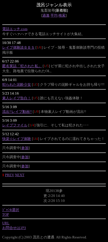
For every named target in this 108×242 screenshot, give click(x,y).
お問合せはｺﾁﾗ (14, 228)
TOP (5, 214)
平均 (54, 15)
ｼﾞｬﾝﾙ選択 (10, 210)
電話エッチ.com (14, 29)
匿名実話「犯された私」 (22, 66)
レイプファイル (14, 125)
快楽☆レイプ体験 (16, 139)
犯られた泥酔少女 (16, 84)
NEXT (19, 175)
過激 (46, 15)
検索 (62, 15)
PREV (9, 175)
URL (5, 223)
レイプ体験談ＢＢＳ (18, 47)
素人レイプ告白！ (16, 98)
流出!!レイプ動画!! (17, 112)
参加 (25, 148)
